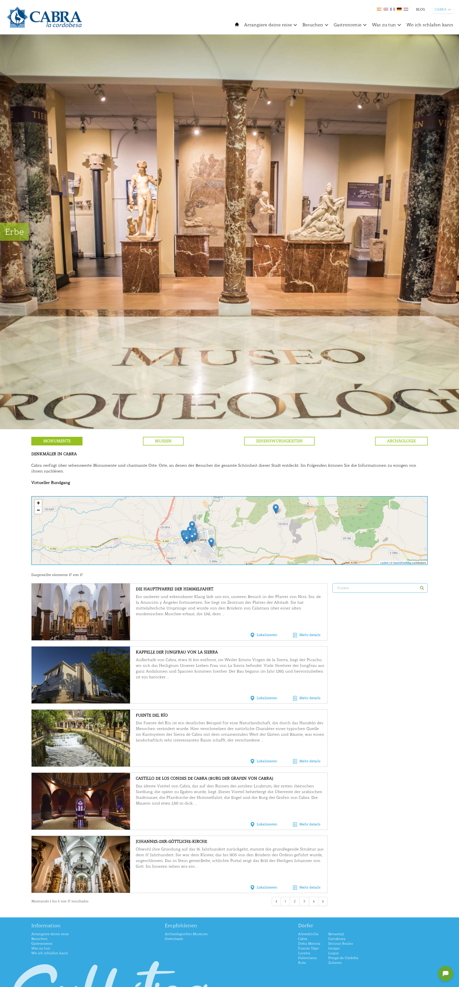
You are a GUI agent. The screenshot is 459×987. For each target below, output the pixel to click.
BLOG (420, 9)
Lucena (304, 953)
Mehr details (309, 635)
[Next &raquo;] (323, 901)
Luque (333, 953)
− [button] (38, 510)
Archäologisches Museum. (186, 934)
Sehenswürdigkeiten (279, 441)
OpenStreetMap (402, 563)
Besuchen (312, 24)
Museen (163, 441)
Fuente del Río (152, 715)
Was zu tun (384, 24)
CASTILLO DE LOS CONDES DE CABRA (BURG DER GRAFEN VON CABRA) (204, 778)
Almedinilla (308, 934)
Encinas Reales (340, 944)
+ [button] (38, 503)
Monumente (57, 441)
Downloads (174, 939)
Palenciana (307, 958)
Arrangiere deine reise (268, 24)
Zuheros (335, 963)
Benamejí (336, 934)
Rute (302, 963)
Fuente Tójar (308, 948)
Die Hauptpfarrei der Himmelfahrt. (175, 589)
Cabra (302, 939)
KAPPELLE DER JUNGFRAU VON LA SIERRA (177, 652)
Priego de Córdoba (343, 958)
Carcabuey (336, 939)
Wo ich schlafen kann (429, 24)
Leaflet (384, 563)
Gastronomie (347, 24)
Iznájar (334, 948)
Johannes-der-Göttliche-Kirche (171, 841)
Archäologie (401, 441)
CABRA (441, 9)
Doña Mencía (309, 944)
